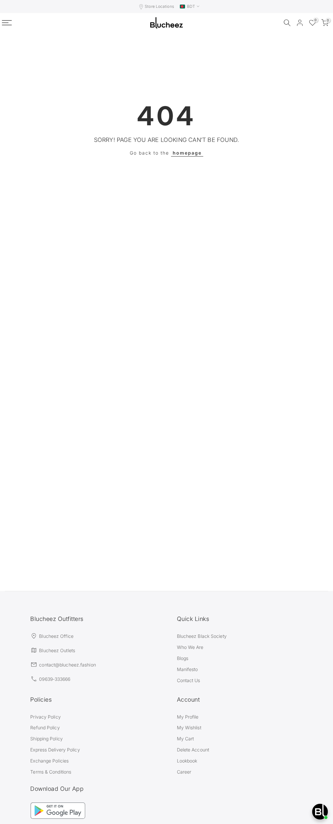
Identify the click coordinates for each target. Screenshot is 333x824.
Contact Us (188, 680)
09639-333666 (54, 679)
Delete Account (193, 749)
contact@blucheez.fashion (67, 664)
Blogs (183, 658)
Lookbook (187, 760)
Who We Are (190, 647)
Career (184, 772)
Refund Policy (45, 727)
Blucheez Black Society (202, 636)
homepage (187, 153)
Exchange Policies (49, 760)
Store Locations (159, 6)
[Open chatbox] (320, 811)
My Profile (188, 717)
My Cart (185, 738)
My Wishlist (189, 727)
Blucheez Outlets (57, 650)
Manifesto (187, 669)
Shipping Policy (46, 738)
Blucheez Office (56, 636)
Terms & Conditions (50, 772)
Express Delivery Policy (55, 749)
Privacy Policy (45, 717)
